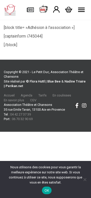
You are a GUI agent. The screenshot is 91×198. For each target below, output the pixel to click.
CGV (33, 100)
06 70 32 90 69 (22, 119)
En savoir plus (14, 100)
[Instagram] (84, 106)
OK (46, 190)
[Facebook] (77, 106)
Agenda (26, 95)
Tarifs (42, 95)
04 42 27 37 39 (20, 114)
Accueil (9, 95)
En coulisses (62, 95)
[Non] (84, 179)
